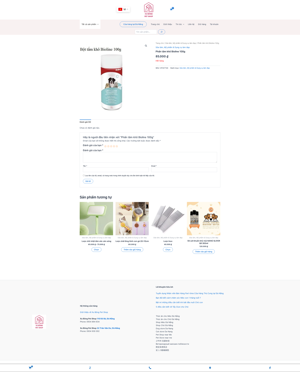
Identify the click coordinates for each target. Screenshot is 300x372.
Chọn (96, 249)
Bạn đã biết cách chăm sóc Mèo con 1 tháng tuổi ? (178, 298)
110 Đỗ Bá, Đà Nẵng (106, 318)
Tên (85, 166)
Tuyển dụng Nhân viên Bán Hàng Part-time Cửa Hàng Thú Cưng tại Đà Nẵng (190, 293)
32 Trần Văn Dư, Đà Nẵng (108, 328)
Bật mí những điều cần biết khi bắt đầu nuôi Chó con (179, 302)
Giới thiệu (167, 24)
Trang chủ (155, 24)
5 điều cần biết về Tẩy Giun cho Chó (172, 307)
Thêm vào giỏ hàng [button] (132, 249)
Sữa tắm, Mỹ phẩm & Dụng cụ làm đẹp (180, 43)
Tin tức (179, 24)
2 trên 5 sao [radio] (108, 146)
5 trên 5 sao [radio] (117, 146)
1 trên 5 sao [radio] (105, 146)
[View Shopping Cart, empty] (171, 10)
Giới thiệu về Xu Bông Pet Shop (94, 312)
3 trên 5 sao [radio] (111, 146)
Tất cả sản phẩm (89, 24)
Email (154, 166)
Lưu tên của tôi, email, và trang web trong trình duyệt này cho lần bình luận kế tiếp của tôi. (120, 176)
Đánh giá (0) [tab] (85, 122)
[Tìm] (161, 31)
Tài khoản (214, 24)
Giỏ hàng (202, 24)
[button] (97, 24)
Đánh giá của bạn (93, 145)
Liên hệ (191, 24)
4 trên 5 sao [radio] (114, 146)
